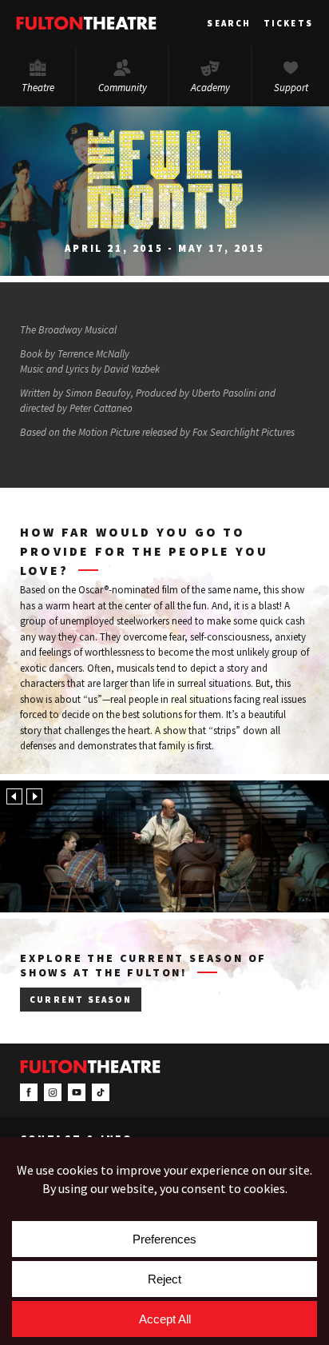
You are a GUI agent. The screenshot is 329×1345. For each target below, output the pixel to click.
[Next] (34, 796)
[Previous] (14, 796)
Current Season (81, 999)
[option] (164, 846)
